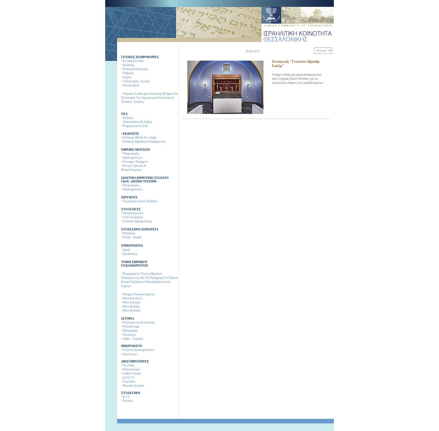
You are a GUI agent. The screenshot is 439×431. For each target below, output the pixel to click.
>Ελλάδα (126, 401)
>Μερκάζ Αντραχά (132, 385)
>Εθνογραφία (129, 330)
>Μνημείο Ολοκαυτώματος (138, 294)
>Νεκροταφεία (130, 85)
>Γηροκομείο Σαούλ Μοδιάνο (139, 201)
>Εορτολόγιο (129, 354)
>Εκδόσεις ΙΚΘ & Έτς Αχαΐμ (138, 137)
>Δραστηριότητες (132, 157)
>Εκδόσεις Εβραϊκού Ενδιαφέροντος (143, 141)
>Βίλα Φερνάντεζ (132, 298)
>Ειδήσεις (127, 117)
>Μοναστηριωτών (132, 213)
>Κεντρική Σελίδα (132, 61)
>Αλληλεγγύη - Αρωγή (135, 81)
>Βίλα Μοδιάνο (130, 310)
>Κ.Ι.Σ (125, 397)
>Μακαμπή (128, 233)
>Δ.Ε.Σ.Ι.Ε (127, 377)
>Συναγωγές (128, 334)
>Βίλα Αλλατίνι (130, 302)
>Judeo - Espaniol (132, 338)
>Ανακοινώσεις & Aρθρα (136, 122)
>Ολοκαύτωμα (130, 326)
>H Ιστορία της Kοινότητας (138, 322)
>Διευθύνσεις (129, 254)
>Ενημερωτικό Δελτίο (134, 126)
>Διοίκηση (127, 65)
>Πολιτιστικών (130, 369)
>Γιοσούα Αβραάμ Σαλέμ (136, 221)
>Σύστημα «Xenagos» (134, 161)
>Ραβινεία (127, 73)
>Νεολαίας (128, 365)
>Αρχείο (126, 77)
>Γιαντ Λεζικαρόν (132, 217)
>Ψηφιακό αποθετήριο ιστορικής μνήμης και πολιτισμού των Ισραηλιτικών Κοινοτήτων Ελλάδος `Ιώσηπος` (149, 98)
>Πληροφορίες (130, 153)
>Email (125, 250)
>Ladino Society (131, 373)
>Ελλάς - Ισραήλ (131, 237)
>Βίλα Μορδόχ (130, 306)
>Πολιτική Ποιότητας (134, 69)
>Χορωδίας (128, 381)
